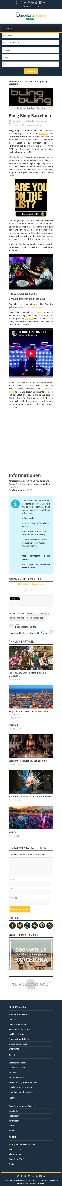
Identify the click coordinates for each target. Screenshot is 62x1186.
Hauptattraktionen (17, 1024)
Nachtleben (13, 123)
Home (14, 81)
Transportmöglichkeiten (20, 1039)
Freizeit (43, 121)
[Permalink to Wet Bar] (31, 828)
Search (31, 71)
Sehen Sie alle (31, 590)
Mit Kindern (14, 1116)
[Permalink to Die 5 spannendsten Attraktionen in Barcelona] (31, 669)
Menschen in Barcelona (19, 1029)
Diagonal (29, 318)
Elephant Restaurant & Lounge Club (28, 760)
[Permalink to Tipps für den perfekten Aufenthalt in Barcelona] (31, 708)
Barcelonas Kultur (17, 1063)
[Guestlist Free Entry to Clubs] (31, 198)
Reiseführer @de (17, 618)
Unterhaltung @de (35, 618)
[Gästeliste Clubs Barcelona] (29, 559)
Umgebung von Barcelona (21, 1092)
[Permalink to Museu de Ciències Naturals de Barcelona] (31, 793)
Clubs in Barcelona (33, 121)
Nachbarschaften (16, 1034)
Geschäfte (13, 1111)
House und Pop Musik (35, 307)
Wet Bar (13, 832)
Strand (38, 312)
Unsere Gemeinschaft (18, 1044)
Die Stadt (13, 1019)
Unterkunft (14, 1049)
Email (12, 888)
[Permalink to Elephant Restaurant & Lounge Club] (31, 757)
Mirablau (13, 725)
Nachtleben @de (42, 614)
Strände (12, 1130)
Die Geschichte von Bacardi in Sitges (28, 632)
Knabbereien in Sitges (26, 626)
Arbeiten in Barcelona (18, 1014)
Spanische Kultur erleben (20, 1087)
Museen (12, 1072)
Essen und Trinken (17, 1067)
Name (12, 879)
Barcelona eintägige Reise (21, 1106)
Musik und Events (16, 1077)
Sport (11, 1125)
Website (13, 898)
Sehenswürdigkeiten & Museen (23, 1082)
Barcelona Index (27, 81)
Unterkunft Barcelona (31, 584)
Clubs (29, 614)
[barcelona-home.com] (31, 18)
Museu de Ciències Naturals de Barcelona (31, 796)
